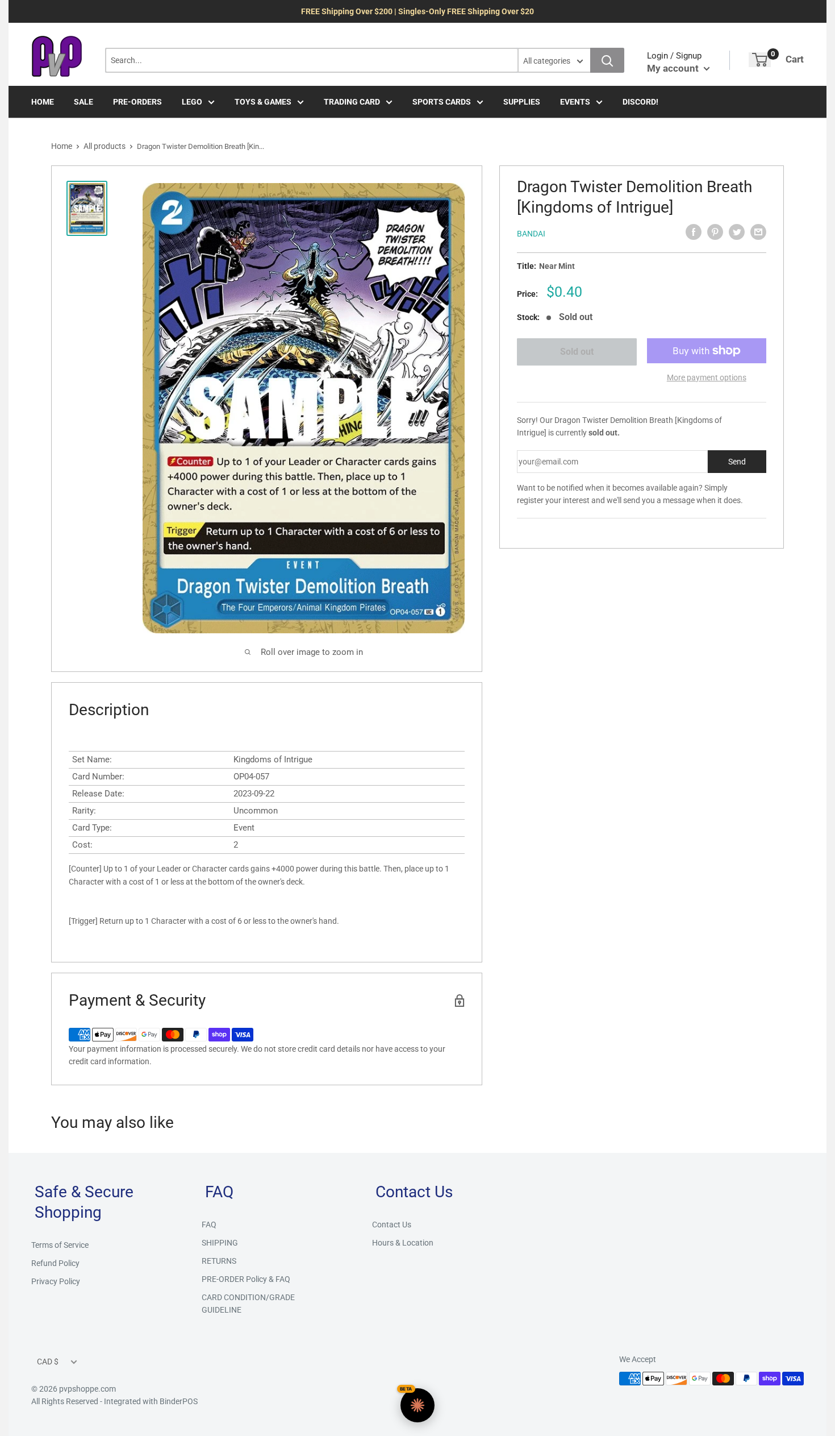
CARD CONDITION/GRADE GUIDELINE (248, 1303)
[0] (760, 59)
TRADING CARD (352, 101)
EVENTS (575, 101)
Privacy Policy (55, 1281)
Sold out (577, 351)
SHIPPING (220, 1242)
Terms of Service (60, 1245)
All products (105, 146)
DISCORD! (640, 101)
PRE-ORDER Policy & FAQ (246, 1279)
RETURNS (219, 1260)
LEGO (192, 101)
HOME (42, 101)
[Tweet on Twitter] (737, 232)
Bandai (531, 233)
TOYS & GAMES (263, 101)
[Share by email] (758, 232)
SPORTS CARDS (441, 101)
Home (61, 146)
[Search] (607, 60)
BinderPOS (179, 1401)
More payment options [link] (706, 377)
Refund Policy (55, 1263)
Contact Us (391, 1224)
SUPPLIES (521, 101)
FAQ (209, 1224)
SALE (83, 101)
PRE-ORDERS (137, 101)
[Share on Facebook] (694, 232)
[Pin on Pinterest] (715, 232)
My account (674, 68)
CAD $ (48, 1361)
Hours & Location (402, 1242)
